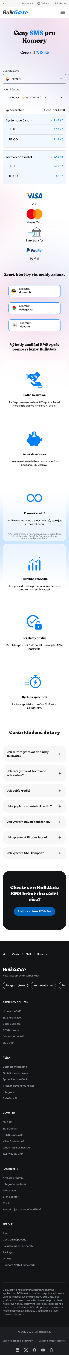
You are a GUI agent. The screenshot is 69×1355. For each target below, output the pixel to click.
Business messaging (15, 1066)
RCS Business (11, 1030)
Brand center (11, 1196)
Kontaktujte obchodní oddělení (22, 1209)
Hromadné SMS (12, 1011)
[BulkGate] (15, 12)
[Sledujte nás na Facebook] (34, 1350)
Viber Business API (14, 1141)
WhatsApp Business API (17, 1147)
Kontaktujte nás (43, 985)
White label (9, 1190)
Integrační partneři (14, 1184)
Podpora (26, 3)
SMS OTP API (10, 1128)
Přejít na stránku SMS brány (34, 911)
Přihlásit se (60, 3)
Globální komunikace (15, 1073)
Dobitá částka (11, 89)
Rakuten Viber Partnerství (18, 1246)
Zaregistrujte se (15, 985)
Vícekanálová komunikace (18, 1085)
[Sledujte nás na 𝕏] (26, 1350)
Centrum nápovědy (14, 1239)
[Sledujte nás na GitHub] (51, 1350)
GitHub (7, 1258)
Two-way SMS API (13, 1153)
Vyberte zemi (11, 71)
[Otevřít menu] (62, 12)
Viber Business (12, 1023)
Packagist (9, 1252)
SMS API (8, 1122)
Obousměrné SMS (13, 1036)
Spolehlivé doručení (15, 1079)
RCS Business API (13, 1135)
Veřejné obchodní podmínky (18, 1340)
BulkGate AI (10, 1098)
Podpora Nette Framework (19, 1265)
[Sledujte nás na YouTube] (43, 1350)
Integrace (9, 1092)
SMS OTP (8, 1042)
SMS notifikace (12, 1017)
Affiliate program (13, 1177)
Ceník (6, 1203)
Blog (5, 1233)
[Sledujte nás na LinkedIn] (17, 1350)
